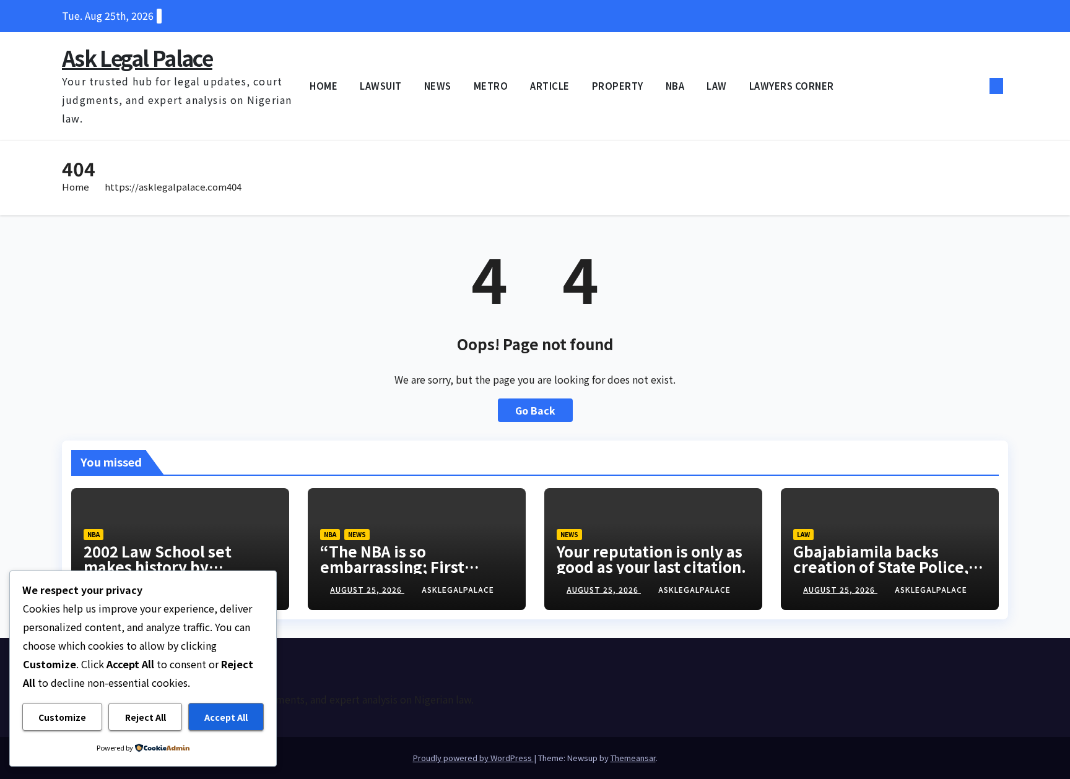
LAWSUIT (381, 85)
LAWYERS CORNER (791, 85)
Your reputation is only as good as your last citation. (651, 558)
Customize (62, 717)
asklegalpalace (458, 589)
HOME (323, 85)
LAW (717, 85)
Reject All (145, 717)
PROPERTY (617, 85)
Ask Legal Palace (137, 58)
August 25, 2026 (367, 589)
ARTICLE (550, 85)
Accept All (226, 717)
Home (75, 186)
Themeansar (633, 758)
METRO (491, 85)
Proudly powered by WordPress (473, 758)
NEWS (437, 85)
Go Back (535, 410)
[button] (976, 86)
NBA (675, 85)
